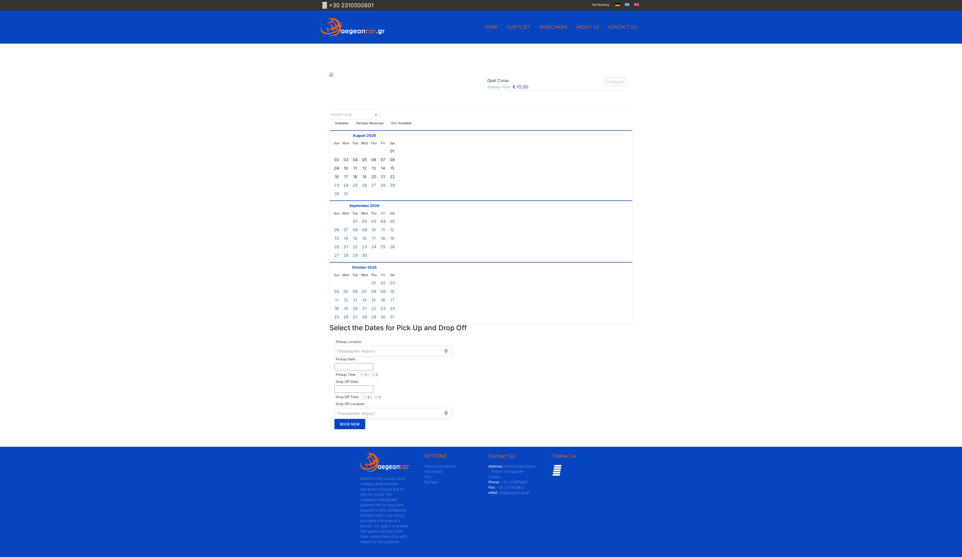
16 (364, 238)
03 (373, 221)
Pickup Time (345, 375)
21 (346, 246)
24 (345, 185)
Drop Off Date (347, 382)
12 (392, 229)
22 (355, 246)
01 (355, 221)
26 (364, 185)
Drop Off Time (347, 397)
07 (345, 229)
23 (336, 185)
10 (374, 229)
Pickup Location (349, 342)
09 (364, 229)
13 (336, 238)
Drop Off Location (350, 404)
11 (383, 229)
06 (336, 229)
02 (364, 221)
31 (346, 193)
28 (383, 185)
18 (383, 238)
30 (336, 193)
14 (346, 238)
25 (355, 185)
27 (373, 185)
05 (392, 221)
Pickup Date (345, 359)
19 (392, 238)
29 (392, 185)
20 (336, 246)
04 (383, 221)
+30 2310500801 (350, 5)
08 (355, 229)
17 (374, 238)
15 (355, 238)
